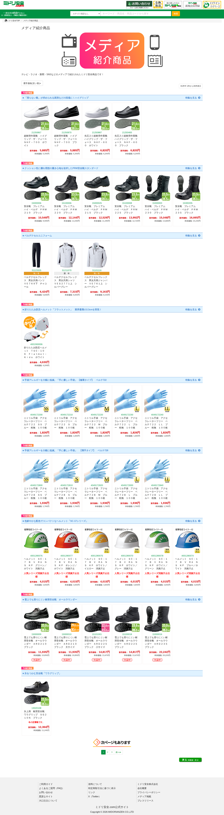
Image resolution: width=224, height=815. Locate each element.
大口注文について (48, 800)
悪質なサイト (46, 796)
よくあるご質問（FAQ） (51, 788)
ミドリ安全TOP (13, 21)
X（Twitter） (94, 796)
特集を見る (191, 97)
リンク (91, 792)
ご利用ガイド (46, 784)
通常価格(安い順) (31, 83)
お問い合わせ (46, 792)
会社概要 (142, 788)
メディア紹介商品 (30, 21)
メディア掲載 (144, 796)
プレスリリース (145, 800)
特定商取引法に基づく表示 (102, 788)
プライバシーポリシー (148, 792)
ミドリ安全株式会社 (147, 784)
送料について (95, 784)
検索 (176, 13)
